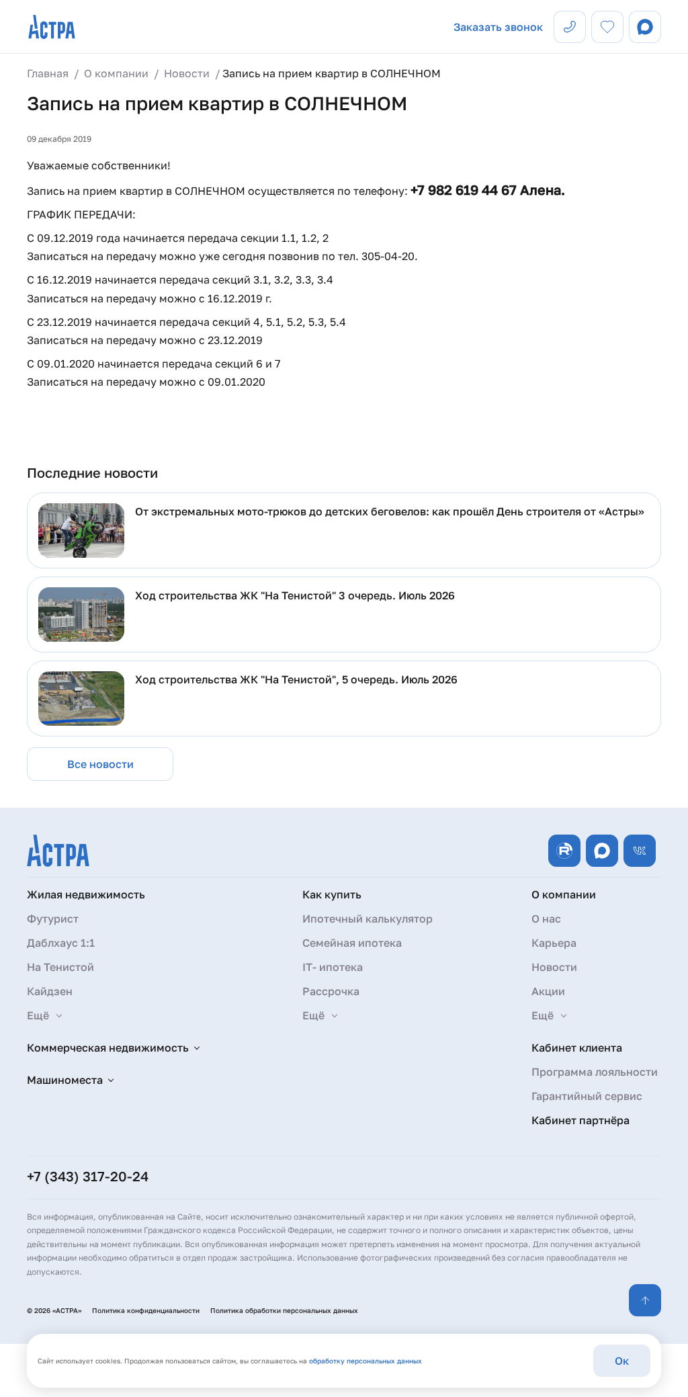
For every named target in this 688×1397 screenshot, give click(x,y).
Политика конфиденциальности (146, 1310)
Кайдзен (50, 991)
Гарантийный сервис (586, 1096)
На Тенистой (60, 967)
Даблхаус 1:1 (61, 942)
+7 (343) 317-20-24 (87, 1176)
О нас (546, 918)
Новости (554, 967)
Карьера (553, 942)
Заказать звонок (498, 27)
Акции (548, 991)
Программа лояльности (594, 1071)
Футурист (53, 918)
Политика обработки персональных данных (284, 1310)
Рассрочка (330, 991)
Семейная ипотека (352, 942)
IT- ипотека (332, 967)
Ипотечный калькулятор (367, 918)
